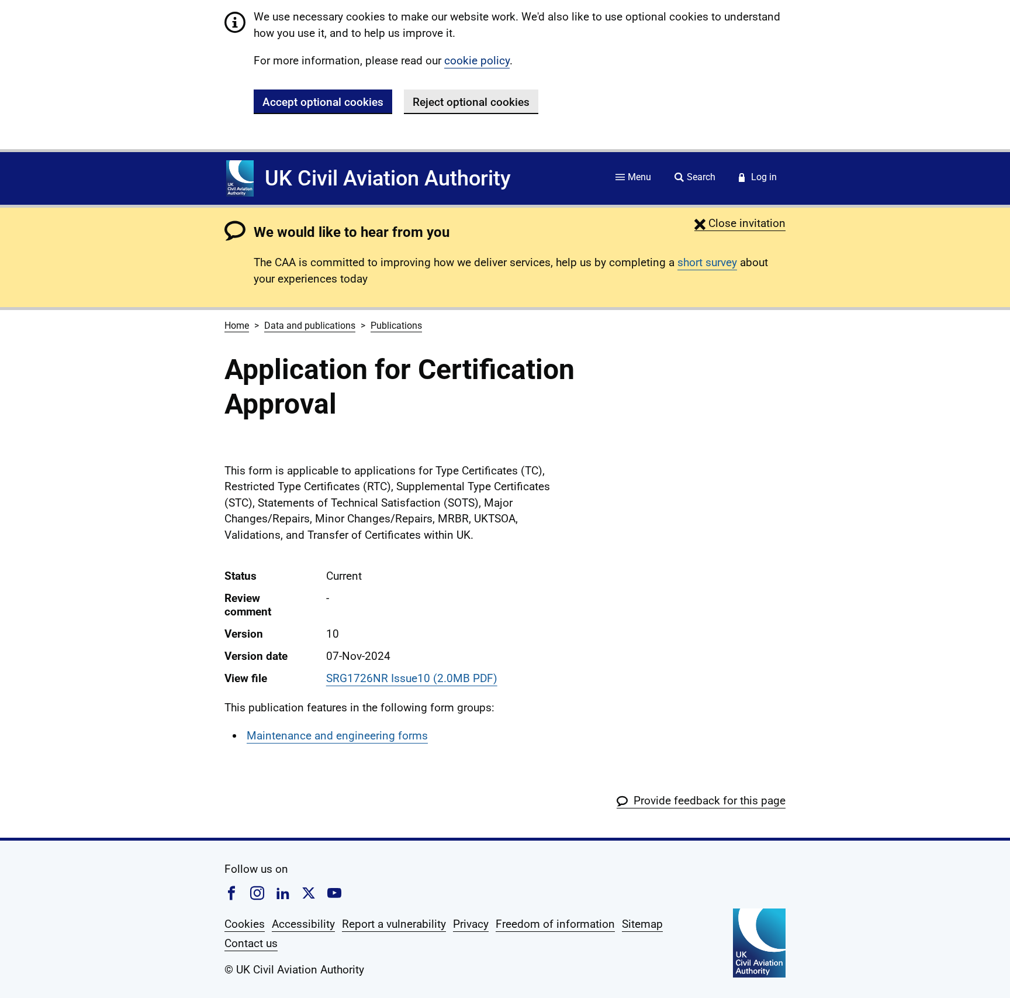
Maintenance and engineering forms (337, 735)
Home (236, 325)
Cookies (244, 924)
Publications (396, 325)
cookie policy (477, 60)
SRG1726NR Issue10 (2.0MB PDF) (411, 678)
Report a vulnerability (394, 924)
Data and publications (309, 325)
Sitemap (642, 924)
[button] (740, 223)
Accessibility (303, 924)
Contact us (251, 943)
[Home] (239, 178)
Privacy (471, 924)
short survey (707, 262)
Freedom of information (555, 924)
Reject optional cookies (471, 102)
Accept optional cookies (322, 102)
